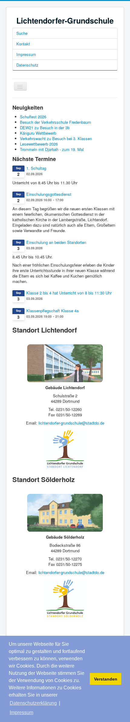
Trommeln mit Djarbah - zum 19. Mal (52, 149)
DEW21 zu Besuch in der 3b (45, 127)
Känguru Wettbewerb (38, 133)
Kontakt (23, 44)
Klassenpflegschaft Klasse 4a (52, 310)
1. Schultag (36, 168)
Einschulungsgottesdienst (48, 194)
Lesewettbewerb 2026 (39, 144)
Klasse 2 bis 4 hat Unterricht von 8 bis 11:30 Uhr (69, 293)
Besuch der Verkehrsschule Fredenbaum (55, 122)
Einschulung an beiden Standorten (56, 242)
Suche (22, 33)
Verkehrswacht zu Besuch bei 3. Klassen (56, 138)
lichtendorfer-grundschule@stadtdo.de (71, 423)
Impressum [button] (21, 712)
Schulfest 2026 (33, 117)
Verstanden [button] (105, 679)
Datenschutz (27, 65)
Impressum (26, 54)
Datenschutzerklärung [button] (33, 703)
